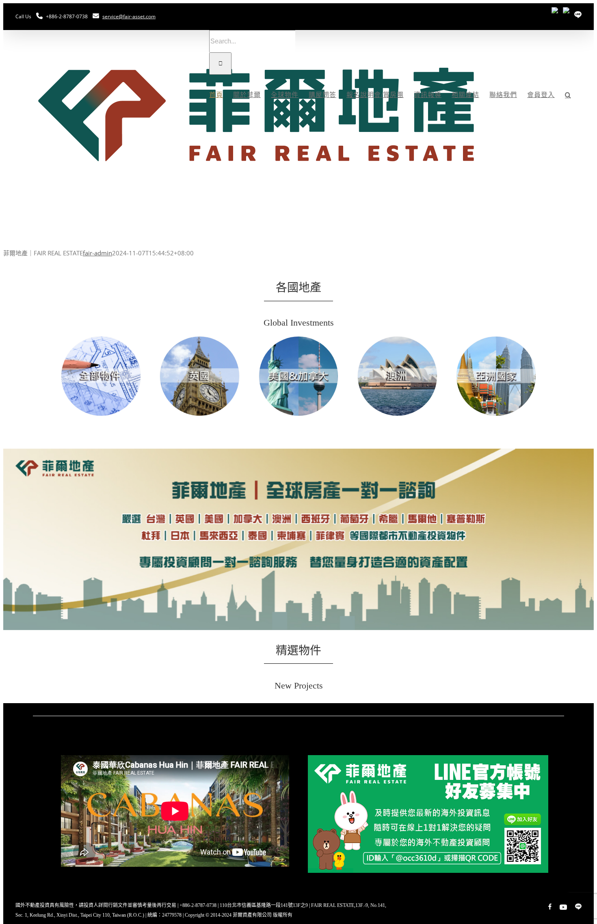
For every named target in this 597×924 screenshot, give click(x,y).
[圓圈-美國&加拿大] (298, 339)
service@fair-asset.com (129, 16)
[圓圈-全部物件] (101, 339)
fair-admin (97, 253)
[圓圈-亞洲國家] (496, 339)
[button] (568, 95)
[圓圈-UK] (199, 339)
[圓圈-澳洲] (397, 339)
